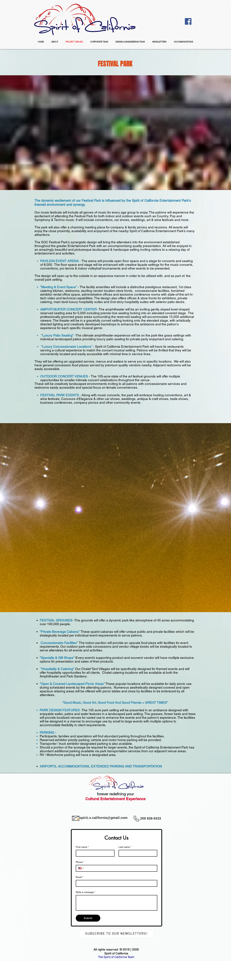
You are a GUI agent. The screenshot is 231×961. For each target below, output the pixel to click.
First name (82, 847)
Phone (80, 862)
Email (79, 877)
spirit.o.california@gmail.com (103, 818)
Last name (125, 847)
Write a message (85, 892)
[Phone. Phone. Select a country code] (81, 868)
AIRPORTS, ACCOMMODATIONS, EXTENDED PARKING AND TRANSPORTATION (101, 766)
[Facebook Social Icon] (188, 21)
